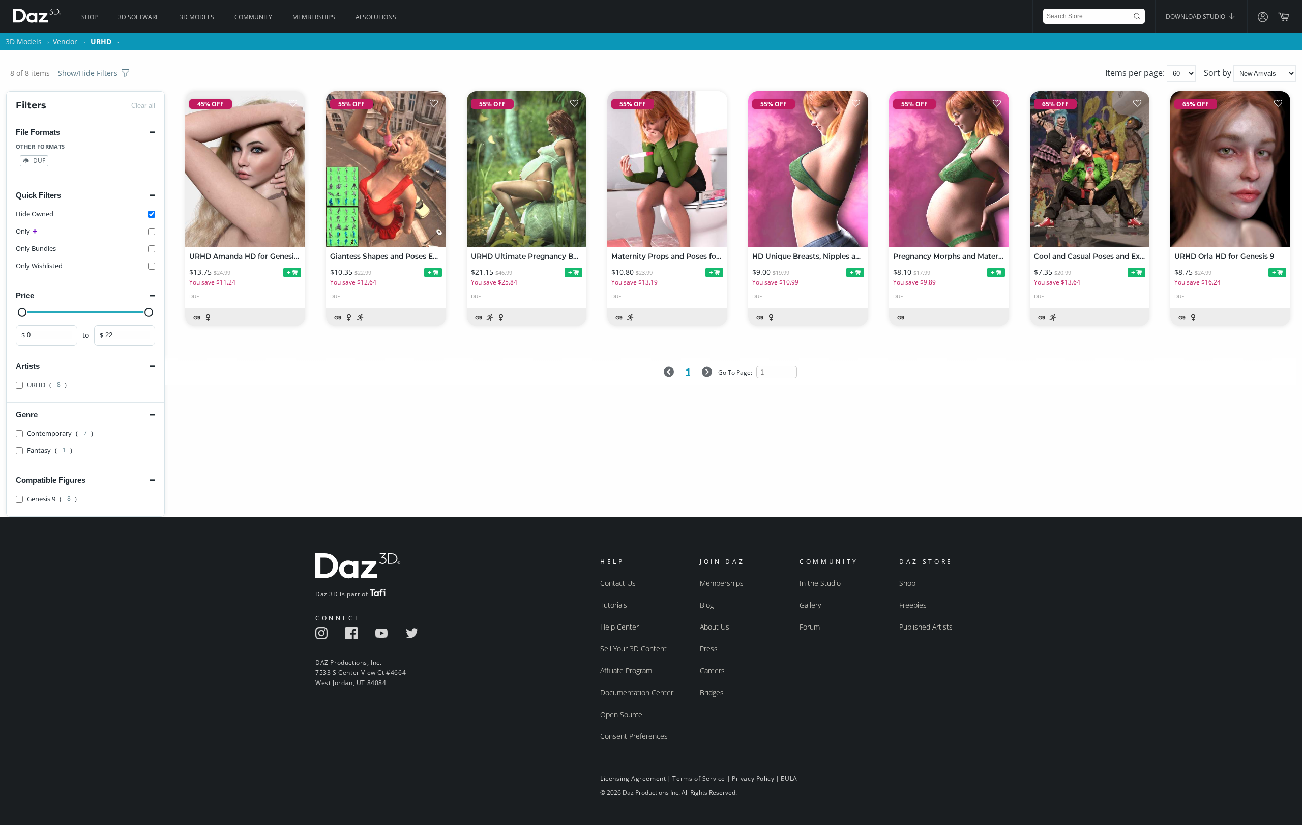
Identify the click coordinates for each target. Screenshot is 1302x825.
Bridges (712, 692)
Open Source (621, 714)
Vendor (65, 41)
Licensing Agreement (633, 778)
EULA (789, 778)
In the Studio (820, 583)
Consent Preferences (634, 736)
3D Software (138, 17)
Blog (707, 605)
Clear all (143, 105)
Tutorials (613, 605)
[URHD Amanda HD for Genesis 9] (245, 169)
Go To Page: (736, 372)
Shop (89, 17)
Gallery (810, 605)
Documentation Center (636, 692)
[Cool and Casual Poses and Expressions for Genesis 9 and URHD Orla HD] (1090, 169)
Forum (810, 627)
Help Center (619, 627)
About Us (714, 627)
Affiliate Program (626, 670)
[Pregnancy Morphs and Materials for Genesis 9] (949, 169)
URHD (101, 41)
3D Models (197, 17)
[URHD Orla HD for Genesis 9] (1230, 169)
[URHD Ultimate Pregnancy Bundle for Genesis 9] (527, 169)
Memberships (313, 17)
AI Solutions (376, 17)
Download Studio (1196, 16)
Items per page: (1136, 72)
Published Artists (926, 627)
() (47, 384)
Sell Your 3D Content (633, 648)
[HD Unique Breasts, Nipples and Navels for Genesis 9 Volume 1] (808, 169)
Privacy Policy (753, 778)
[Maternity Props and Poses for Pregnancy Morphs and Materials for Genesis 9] (667, 169)
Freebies (913, 605)
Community (253, 17)
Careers (712, 670)
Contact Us (618, 583)
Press (709, 648)
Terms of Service (698, 778)
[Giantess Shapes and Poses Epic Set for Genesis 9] (386, 169)
